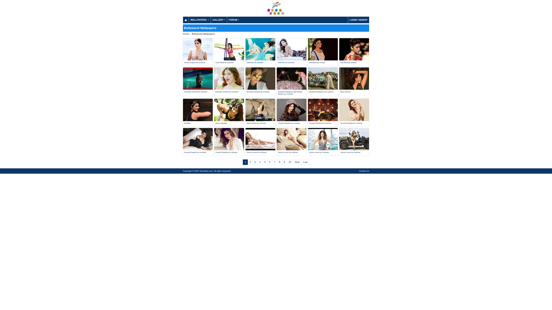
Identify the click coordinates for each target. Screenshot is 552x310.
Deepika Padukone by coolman (321, 92)
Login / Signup (358, 20)
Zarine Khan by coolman (256, 123)
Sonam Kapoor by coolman (194, 63)
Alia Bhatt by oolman (317, 63)
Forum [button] (233, 20)
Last (305, 162)
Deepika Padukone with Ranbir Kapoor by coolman (290, 93)
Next (297, 162)
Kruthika (187, 123)
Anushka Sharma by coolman (195, 92)
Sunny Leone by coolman (257, 152)
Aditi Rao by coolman (255, 63)
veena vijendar (221, 123)
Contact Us (364, 171)
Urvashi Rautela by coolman (289, 123)
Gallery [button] (218, 20)
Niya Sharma (345, 92)
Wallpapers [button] (198, 20)
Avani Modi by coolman (224, 63)
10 (290, 162)
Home (186, 34)
